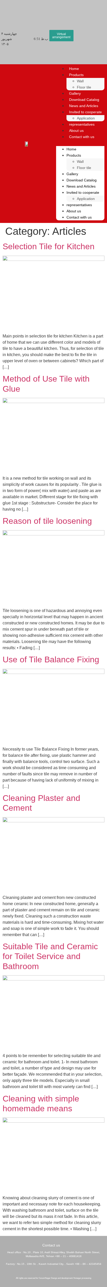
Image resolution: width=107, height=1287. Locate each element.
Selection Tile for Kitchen (49, 246)
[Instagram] (57, 1271)
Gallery (75, 93)
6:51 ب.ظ (41, 39)
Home (74, 69)
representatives (82, 124)
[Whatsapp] (50, 1271)
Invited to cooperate (85, 112)
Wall (80, 81)
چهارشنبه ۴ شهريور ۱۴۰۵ (9, 39)
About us (76, 130)
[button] (80, 143)
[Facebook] (71, 1271)
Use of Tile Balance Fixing (51, 659)
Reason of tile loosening (47, 521)
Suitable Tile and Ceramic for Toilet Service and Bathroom (50, 956)
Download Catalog (84, 100)
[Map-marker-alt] (35, 1271)
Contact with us (81, 137)
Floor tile (84, 87)
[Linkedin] (64, 1271)
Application (86, 118)
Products (76, 75)
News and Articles (83, 106)
